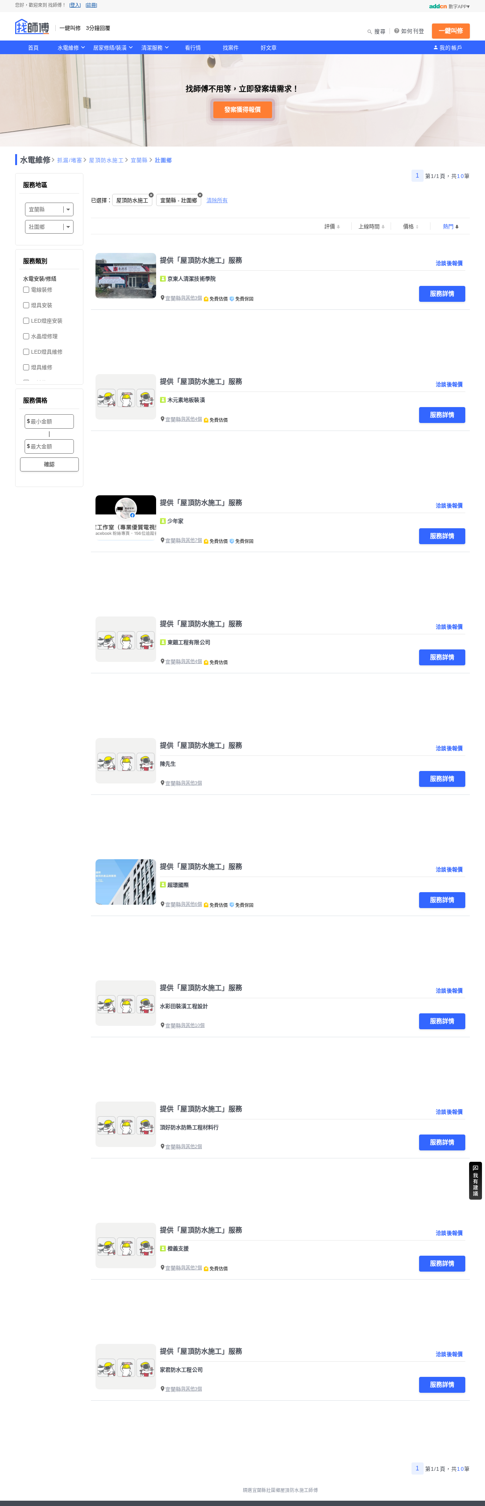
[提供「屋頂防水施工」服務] (125, 275)
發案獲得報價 (242, 109)
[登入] (75, 5)
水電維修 (68, 48)
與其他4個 (191, 419)
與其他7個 (191, 540)
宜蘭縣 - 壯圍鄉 (178, 200)
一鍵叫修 (451, 31)
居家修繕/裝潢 (110, 48)
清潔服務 (152, 48)
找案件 (231, 48)
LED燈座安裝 (47, 321)
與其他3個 (191, 298)
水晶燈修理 (44, 336)
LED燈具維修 (47, 352)
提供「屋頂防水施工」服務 (201, 260)
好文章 (269, 48)
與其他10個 (193, 1025)
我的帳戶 (451, 48)
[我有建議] (475, 1181)
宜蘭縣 (139, 160)
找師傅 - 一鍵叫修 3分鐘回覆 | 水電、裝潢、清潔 (32, 26)
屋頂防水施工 (106, 160)
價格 (408, 226)
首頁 (33, 48)
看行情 (193, 48)
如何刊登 (412, 31)
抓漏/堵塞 (69, 160)
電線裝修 (41, 290)
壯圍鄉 (163, 160)
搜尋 (380, 31)
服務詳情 (442, 293)
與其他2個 (191, 1146)
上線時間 (369, 226)
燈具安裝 (41, 305)
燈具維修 (41, 367)
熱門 (448, 226)
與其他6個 (191, 904)
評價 (329, 226)
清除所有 (217, 200)
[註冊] (91, 5)
